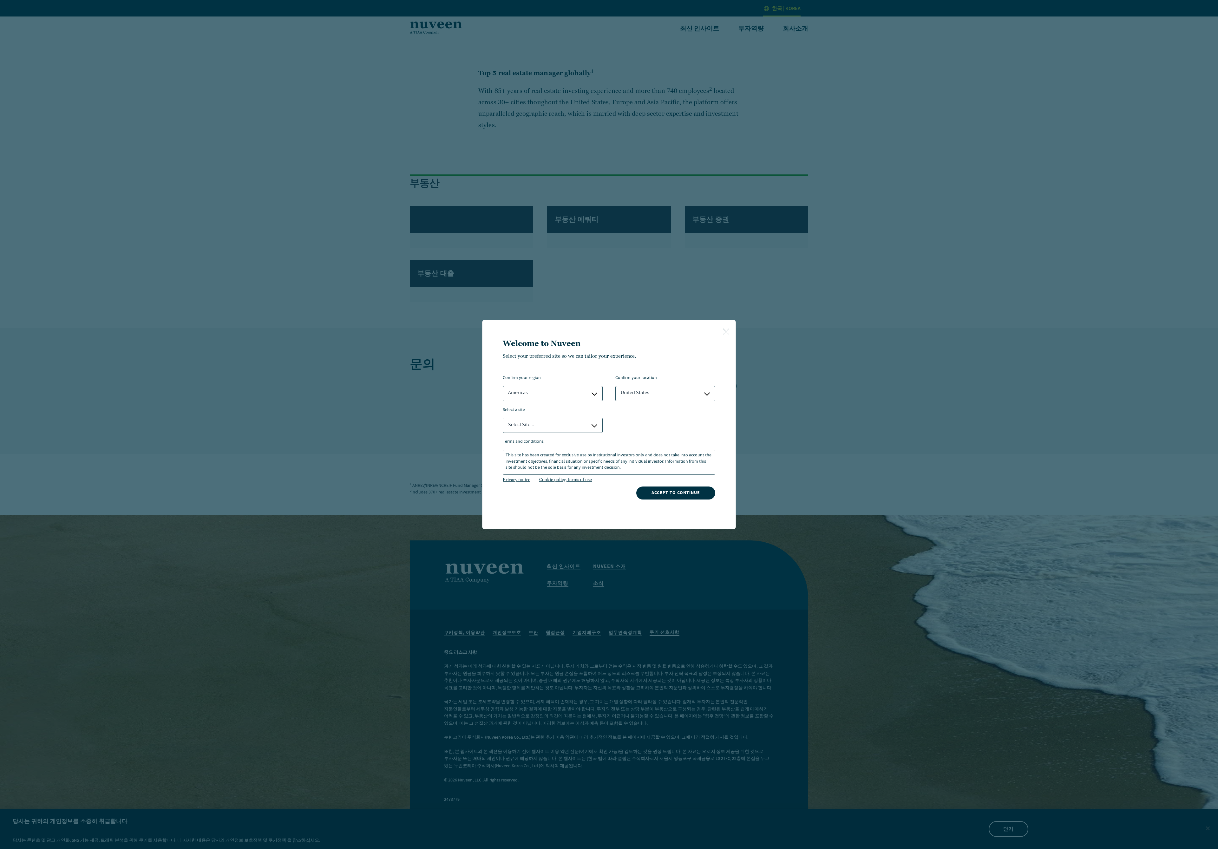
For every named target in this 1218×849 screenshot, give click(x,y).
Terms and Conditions (523, 442)
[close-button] (726, 332)
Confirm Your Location (636, 378)
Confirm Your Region (522, 378)
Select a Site (514, 410)
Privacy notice (516, 479)
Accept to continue (676, 493)
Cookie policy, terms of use (565, 479)
